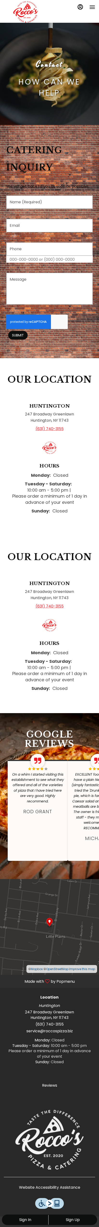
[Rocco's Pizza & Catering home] (25, 12)
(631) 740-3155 (50, 1024)
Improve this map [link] (82, 969)
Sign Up (73, 1219)
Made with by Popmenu (39, 981)
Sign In (25, 1219)
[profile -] (80, 7)
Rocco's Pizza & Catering (49, 1140)
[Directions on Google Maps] (49, 927)
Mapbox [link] (37, 969)
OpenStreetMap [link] (57, 969)
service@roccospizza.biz (49, 1031)
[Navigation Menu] (92, 7)
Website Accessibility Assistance (49, 1187)
